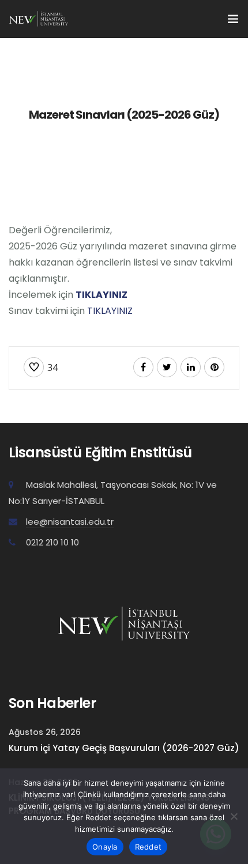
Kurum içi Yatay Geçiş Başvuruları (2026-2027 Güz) (124, 748)
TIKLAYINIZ (101, 294)
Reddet (148, 846)
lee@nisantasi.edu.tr (70, 522)
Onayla (105, 846)
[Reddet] (233, 816)
